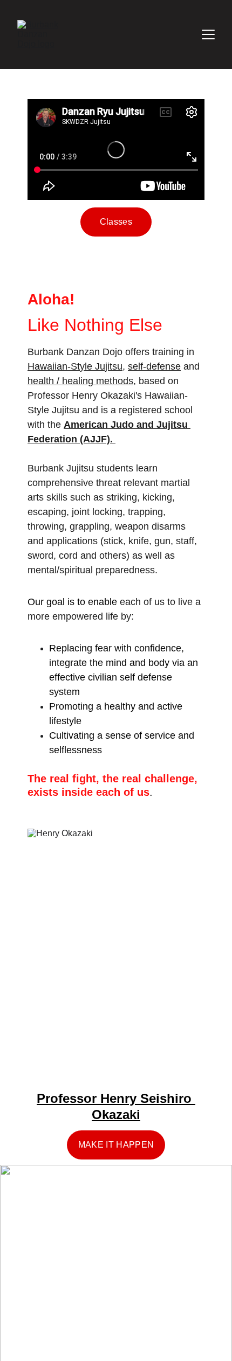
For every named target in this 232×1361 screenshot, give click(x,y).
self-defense (154, 366)
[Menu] (208, 34)
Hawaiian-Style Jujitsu (75, 366)
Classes (116, 221)
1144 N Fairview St (84, 1200)
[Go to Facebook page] (48, 1306)
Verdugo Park (69, 1273)
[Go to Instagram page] (95, 1306)
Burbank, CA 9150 (82, 1225)
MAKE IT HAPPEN (116, 1144)
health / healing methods (80, 381)
